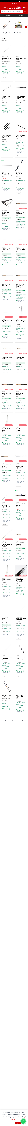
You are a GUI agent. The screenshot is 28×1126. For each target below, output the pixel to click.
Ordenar (8, 15)
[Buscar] (25, 11)
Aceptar (18, 1123)
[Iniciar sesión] (19, 7)
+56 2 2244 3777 (14, 3)
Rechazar (10, 1123)
